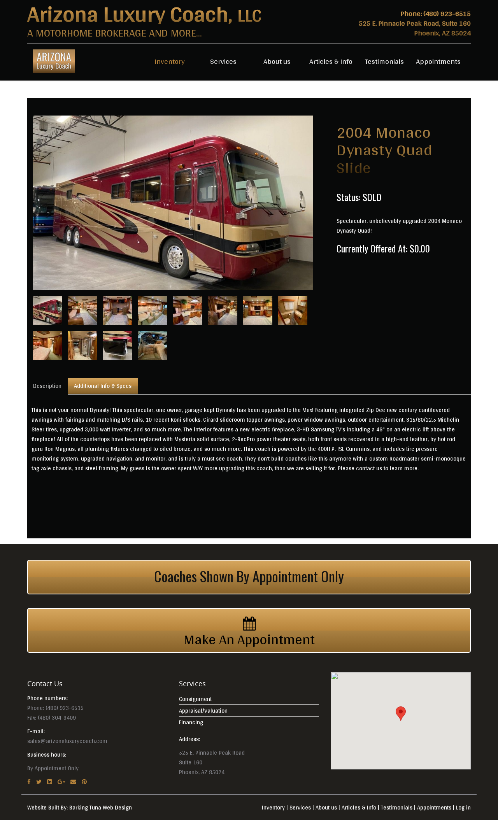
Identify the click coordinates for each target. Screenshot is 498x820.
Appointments (438, 61)
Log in (463, 807)
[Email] (73, 781)
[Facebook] (29, 781)
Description (47, 385)
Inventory (169, 61)
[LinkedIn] (49, 781)
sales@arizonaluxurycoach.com (67, 741)
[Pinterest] (84, 781)
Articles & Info (330, 61)
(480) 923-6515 (447, 13)
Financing (191, 722)
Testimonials (384, 61)
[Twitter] (39, 781)
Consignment (195, 699)
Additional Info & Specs (103, 385)
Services (223, 61)
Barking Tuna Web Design (100, 807)
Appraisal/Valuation (203, 710)
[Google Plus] (61, 781)
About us (277, 61)
